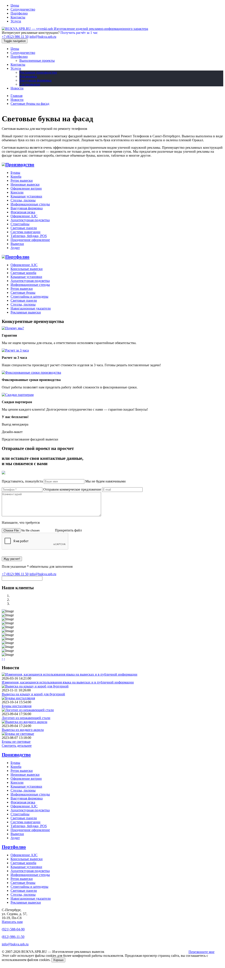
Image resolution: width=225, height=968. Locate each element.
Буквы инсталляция (16, 706)
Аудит (15, 248)
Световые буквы (23, 292)
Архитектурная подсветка (30, 220)
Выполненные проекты (37, 60)
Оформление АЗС (24, 216)
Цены (15, 5)
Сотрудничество (23, 9)
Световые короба (23, 273)
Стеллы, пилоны (23, 200)
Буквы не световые (16, 741)
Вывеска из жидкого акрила (23, 730)
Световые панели (24, 300)
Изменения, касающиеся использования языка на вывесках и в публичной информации (68, 682)
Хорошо (58, 960)
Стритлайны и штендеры (29, 296)
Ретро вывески (22, 180)
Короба (16, 176)
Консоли (17, 192)
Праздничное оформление (30, 240)
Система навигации (25, 232)
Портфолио (19, 13)
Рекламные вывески (26, 312)
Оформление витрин (26, 188)
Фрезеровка (28, 76)
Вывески (17, 244)
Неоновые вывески (25, 184)
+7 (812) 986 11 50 (15, 36)
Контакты (18, 17)
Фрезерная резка (23, 212)
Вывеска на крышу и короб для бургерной (33, 694)
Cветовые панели (24, 228)
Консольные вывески (27, 269)
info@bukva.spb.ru (42, 36)
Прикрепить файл (68, 530)
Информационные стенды (30, 204)
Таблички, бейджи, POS (29, 236)
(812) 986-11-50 (13, 937)
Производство (19, 164)
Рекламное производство (38, 72)
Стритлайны (20, 224)
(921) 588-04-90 (13, 929)
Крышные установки (26, 196)
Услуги (16, 21)
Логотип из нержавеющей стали (26, 718)
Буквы (15, 172)
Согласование (29, 84)
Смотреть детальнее (17, 745)
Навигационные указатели (31, 308)
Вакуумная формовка (35, 80)
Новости (17, 88)
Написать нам (12, 922)
